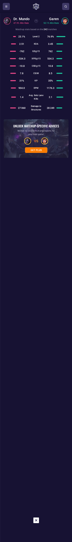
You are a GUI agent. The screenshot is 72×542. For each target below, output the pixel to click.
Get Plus (36, 150)
